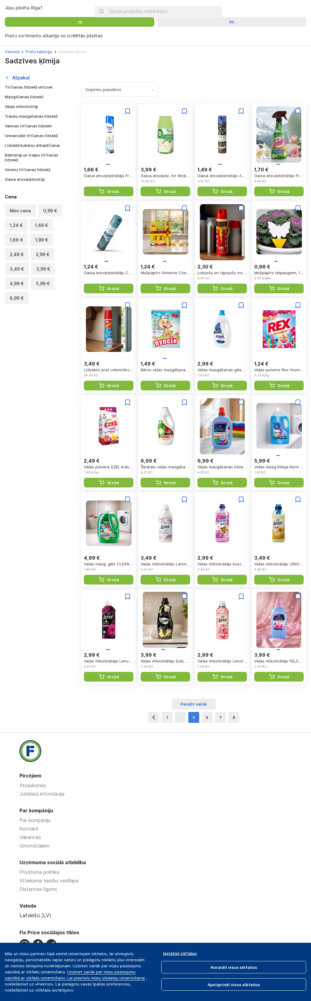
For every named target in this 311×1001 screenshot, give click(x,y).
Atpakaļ (21, 77)
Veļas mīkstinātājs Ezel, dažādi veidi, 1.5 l (165, 661)
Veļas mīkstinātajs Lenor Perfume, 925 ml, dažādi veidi (108, 661)
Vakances (30, 837)
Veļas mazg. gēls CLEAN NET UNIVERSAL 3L (108, 563)
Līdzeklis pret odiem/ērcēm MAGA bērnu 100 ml (108, 369)
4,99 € (17, 283)
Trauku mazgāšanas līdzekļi (31, 116)
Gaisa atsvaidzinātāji (25, 179)
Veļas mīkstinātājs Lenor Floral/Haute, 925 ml (222, 661)
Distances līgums (38, 889)
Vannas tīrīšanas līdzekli (28, 125)
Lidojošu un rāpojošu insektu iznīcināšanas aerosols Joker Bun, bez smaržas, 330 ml (222, 272)
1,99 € (41, 240)
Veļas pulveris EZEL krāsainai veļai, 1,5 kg (108, 466)
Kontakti (29, 829)
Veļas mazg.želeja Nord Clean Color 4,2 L (279, 466)
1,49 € (41, 225)
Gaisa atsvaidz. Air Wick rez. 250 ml (165, 175)
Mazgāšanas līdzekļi (24, 96)
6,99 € (17, 298)
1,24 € (16, 225)
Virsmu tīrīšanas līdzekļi (27, 169)
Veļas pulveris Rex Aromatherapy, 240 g (279, 369)
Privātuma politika (39, 872)
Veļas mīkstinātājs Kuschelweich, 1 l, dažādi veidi (222, 563)
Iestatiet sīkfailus (180, 953)
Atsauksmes (32, 785)
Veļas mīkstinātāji (21, 106)
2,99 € (43, 254)
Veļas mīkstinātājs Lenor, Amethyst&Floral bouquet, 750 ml (165, 563)
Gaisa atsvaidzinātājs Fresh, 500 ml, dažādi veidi (279, 175)
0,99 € (50, 211)
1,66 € (16, 240)
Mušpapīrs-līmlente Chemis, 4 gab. (165, 272)
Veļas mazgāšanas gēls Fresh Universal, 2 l (222, 369)
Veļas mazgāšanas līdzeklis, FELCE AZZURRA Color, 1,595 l (222, 466)
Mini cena (20, 211)
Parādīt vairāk (194, 704)
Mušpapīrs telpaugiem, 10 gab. (279, 272)
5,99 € (43, 283)
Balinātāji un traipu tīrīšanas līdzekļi (31, 157)
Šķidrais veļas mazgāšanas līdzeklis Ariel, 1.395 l (165, 466)
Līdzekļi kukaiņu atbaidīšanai (32, 145)
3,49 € (17, 269)
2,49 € (17, 254)
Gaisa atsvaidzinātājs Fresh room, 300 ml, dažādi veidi (108, 175)
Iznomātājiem (34, 846)
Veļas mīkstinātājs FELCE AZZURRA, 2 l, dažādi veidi (279, 661)
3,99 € (43, 269)
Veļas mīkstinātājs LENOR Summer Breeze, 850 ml (279, 563)
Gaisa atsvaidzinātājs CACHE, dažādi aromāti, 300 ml (108, 272)
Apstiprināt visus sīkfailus (233, 984)
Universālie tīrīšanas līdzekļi (31, 135)
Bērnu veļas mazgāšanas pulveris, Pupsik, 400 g (165, 369)
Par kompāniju (34, 820)
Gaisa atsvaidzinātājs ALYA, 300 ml (222, 175)
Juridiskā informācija (41, 794)
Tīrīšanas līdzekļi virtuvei (29, 87)
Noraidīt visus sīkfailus (233, 967)
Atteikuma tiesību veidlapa (48, 881)
